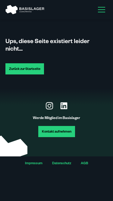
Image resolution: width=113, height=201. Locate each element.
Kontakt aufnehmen (56, 132)
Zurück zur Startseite (24, 69)
